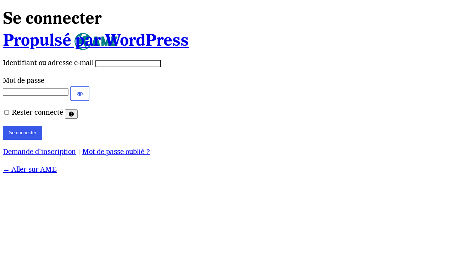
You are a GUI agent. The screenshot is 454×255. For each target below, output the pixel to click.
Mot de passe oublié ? (116, 152)
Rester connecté (37, 113)
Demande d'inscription (39, 152)
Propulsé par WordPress (96, 41)
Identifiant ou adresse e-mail (48, 63)
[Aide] (71, 114)
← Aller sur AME (30, 170)
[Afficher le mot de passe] (79, 93)
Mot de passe (23, 81)
